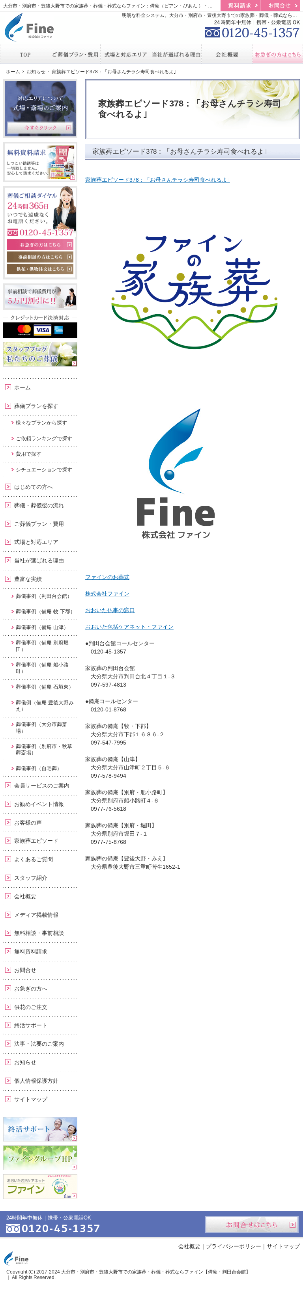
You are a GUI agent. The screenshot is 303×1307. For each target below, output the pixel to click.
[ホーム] (25, 53)
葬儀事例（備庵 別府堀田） (42, 646)
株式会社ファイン (107, 593)
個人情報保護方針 (36, 1081)
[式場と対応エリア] (126, 53)
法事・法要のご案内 (39, 1044)
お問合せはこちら (252, 1224)
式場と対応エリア (36, 542)
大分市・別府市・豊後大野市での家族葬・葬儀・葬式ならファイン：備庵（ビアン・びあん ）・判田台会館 (117, 6)
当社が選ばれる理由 (39, 560)
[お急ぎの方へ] (277, 53)
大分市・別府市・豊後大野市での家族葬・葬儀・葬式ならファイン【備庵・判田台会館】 (156, 1272)
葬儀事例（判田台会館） (44, 596)
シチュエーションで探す (44, 470)
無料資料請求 (30, 951)
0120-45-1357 (252, 27)
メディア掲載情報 (36, 915)
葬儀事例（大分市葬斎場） (41, 727)
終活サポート (30, 1025)
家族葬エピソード (36, 841)
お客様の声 (28, 822)
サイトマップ (30, 1099)
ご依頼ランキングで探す (44, 438)
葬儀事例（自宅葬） (39, 768)
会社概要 (25, 896)
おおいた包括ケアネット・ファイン (129, 627)
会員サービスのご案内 (41, 785)
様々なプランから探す (41, 423)
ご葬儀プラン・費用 (39, 524)
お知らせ (25, 1062)
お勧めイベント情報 (39, 804)
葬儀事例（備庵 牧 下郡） (45, 611)
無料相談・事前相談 (39, 933)
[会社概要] (227, 53)
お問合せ (25, 970)
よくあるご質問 (33, 859)
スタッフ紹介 (30, 878)
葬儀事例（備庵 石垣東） (45, 687)
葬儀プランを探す (36, 406)
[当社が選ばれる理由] (176, 53)
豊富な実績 (28, 579)
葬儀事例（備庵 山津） (42, 627)
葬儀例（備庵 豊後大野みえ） (45, 706)
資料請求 (240, 5)
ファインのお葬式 (107, 577)
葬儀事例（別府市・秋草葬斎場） (44, 749)
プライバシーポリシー (233, 1246)
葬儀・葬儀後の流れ (39, 505)
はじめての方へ (33, 487)
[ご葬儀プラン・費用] (75, 53)
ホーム (22, 387)
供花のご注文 (30, 1007)
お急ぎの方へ (30, 988)
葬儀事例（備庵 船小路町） (42, 668)
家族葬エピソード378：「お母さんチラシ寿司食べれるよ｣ (157, 180)
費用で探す (28, 454)
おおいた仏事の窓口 (110, 610)
